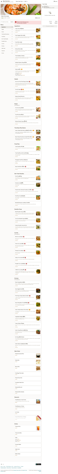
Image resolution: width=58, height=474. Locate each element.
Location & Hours (17, 466)
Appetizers (7, 27)
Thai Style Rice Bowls (7, 34)
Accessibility (19, 467)
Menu (4, 466)
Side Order (7, 48)
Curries (7, 43)
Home (2, 466)
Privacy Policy (9, 467)
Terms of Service (14, 467)
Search (12, 21)
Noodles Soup (7, 41)
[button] (27, 30)
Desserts (7, 50)
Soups (7, 31)
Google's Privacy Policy (17, 470)
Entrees (7, 46)
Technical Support (3, 467)
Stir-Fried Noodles (7, 38)
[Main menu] (1, 1)
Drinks (7, 53)
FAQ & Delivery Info (9, 466)
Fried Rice (7, 36)
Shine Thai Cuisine (6, 1)
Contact (22, 466)
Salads (7, 29)
